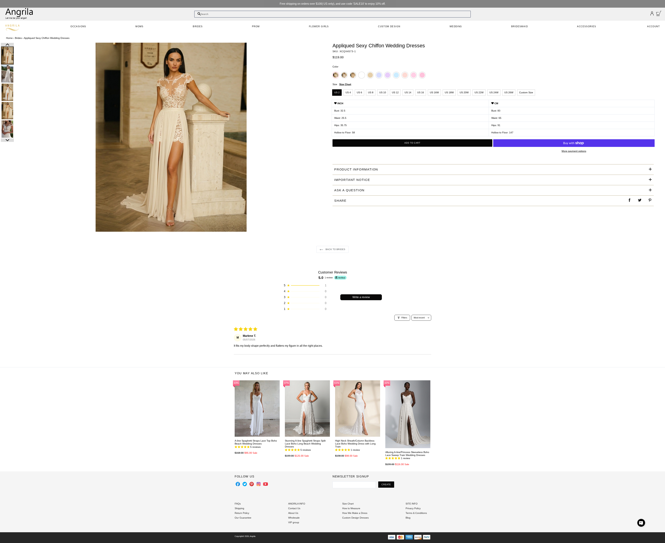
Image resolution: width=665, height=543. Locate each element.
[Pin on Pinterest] (650, 200)
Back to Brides (335, 249)
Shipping (239, 508)
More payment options (574, 151)
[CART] (659, 14)
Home (9, 38)
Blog (408, 517)
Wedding (456, 26)
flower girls (319, 26)
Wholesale (294, 517)
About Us (293, 513)
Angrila (252, 536)
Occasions (78, 26)
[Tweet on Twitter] (640, 200)
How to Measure (351, 508)
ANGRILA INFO (296, 503)
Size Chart (345, 84)
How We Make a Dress (354, 513)
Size (341, 84)
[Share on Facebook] (630, 200)
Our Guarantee (243, 517)
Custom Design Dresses (355, 517)
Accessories (586, 26)
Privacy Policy (413, 508)
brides (198, 26)
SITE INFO (412, 503)
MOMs (139, 26)
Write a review (361, 297)
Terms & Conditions (416, 513)
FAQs (238, 503)
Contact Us (294, 508)
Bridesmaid (519, 26)
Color (335, 66)
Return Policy (242, 513)
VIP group (293, 522)
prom (256, 26)
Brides (18, 38)
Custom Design (389, 26)
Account (653, 26)
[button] (304, 285)
